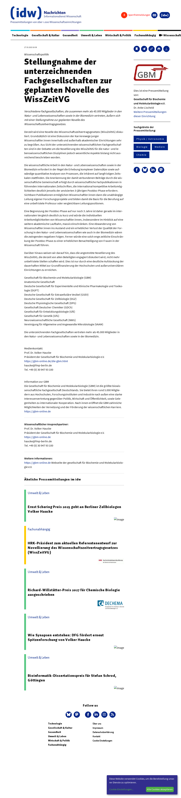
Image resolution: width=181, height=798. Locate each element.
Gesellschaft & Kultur (45, 35)
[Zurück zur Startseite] (46, 15)
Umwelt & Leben (91, 35)
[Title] (151, 49)
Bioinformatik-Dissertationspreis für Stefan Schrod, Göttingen (72, 678)
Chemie (141, 154)
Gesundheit (70, 35)
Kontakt (96, 736)
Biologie (142, 146)
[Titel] (137, 49)
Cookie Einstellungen (102, 740)
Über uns (97, 723)
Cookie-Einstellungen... (121, 789)
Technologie (20, 35)
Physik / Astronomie (150, 138)
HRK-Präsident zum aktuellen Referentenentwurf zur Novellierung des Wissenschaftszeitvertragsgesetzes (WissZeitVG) (73, 547)
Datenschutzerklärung (103, 732)
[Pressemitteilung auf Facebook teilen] (137, 170)
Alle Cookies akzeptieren (160, 789)
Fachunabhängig (145, 35)
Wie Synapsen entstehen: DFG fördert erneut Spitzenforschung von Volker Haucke (66, 637)
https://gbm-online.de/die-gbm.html (46, 361)
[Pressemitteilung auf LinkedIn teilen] (153, 170)
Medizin (160, 146)
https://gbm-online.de (37, 411)
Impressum (98, 727)
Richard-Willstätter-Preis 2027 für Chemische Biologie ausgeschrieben (74, 592)
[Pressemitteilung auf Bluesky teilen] (145, 170)
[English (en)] (154, 15)
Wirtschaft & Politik (118, 35)
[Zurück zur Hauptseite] (165, 15)
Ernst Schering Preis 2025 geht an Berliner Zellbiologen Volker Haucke (74, 509)
